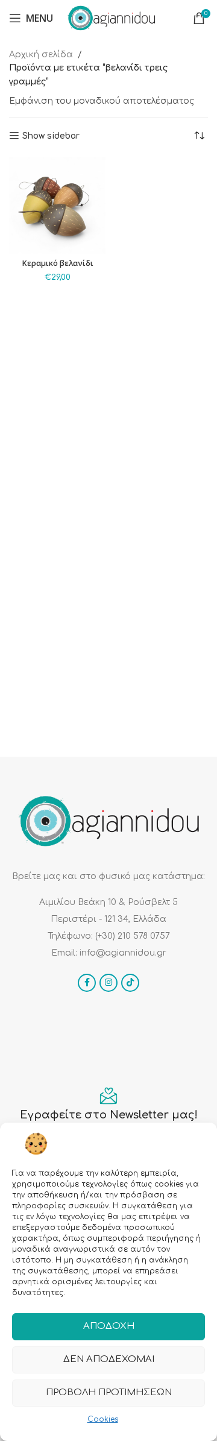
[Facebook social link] (87, 983)
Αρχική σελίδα (41, 54)
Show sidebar (51, 135)
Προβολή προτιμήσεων (109, 1392)
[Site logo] (111, 17)
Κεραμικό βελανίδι (57, 263)
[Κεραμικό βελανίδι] (57, 205)
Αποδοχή (108, 1326)
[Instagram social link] (108, 983)
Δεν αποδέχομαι (108, 1359)
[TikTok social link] (130, 983)
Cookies (102, 1419)
